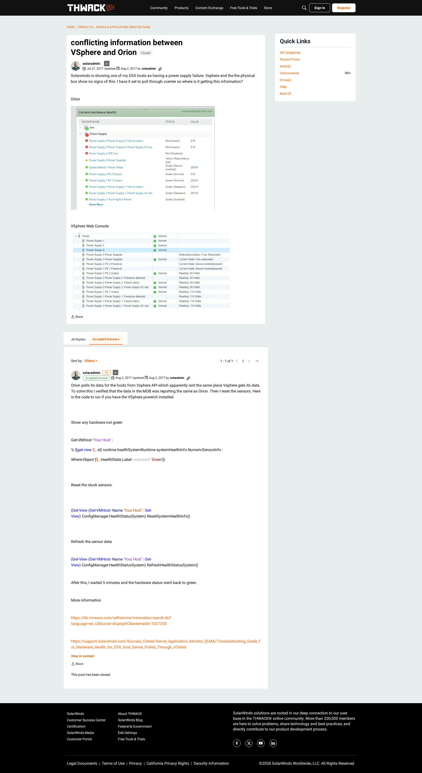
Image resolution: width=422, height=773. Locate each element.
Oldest (89, 361)
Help (283, 87)
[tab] (78, 339)
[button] (76, 66)
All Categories (290, 52)
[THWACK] (90, 8)
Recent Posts (290, 59)
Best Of (285, 93)
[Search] (304, 7)
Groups (285, 80)
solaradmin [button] (91, 63)
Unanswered (315, 73)
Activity (285, 66)
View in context (82, 656)
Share (77, 317)
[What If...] (107, 64)
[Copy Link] (160, 68)
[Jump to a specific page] (257, 361)
